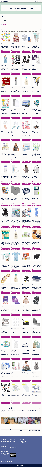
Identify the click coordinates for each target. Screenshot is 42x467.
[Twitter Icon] (11, 461)
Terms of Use (12, 439)
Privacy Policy (3, 448)
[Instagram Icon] (5, 461)
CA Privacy (12, 445)
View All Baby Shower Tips (35, 408)
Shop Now (5, 24)
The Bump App (3, 439)
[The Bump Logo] (5, 1)
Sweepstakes (3, 444)
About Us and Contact (5, 441)
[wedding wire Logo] (6, 454)
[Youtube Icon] (9, 461)
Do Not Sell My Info (13, 441)
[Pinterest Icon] (7, 461)
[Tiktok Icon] (3, 461)
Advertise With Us (4, 446)
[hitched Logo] (2, 454)
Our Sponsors (22, 439)
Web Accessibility (13, 447)
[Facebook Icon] (1, 461)
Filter (22, 28)
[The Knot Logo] (2, 453)
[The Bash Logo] (7, 453)
